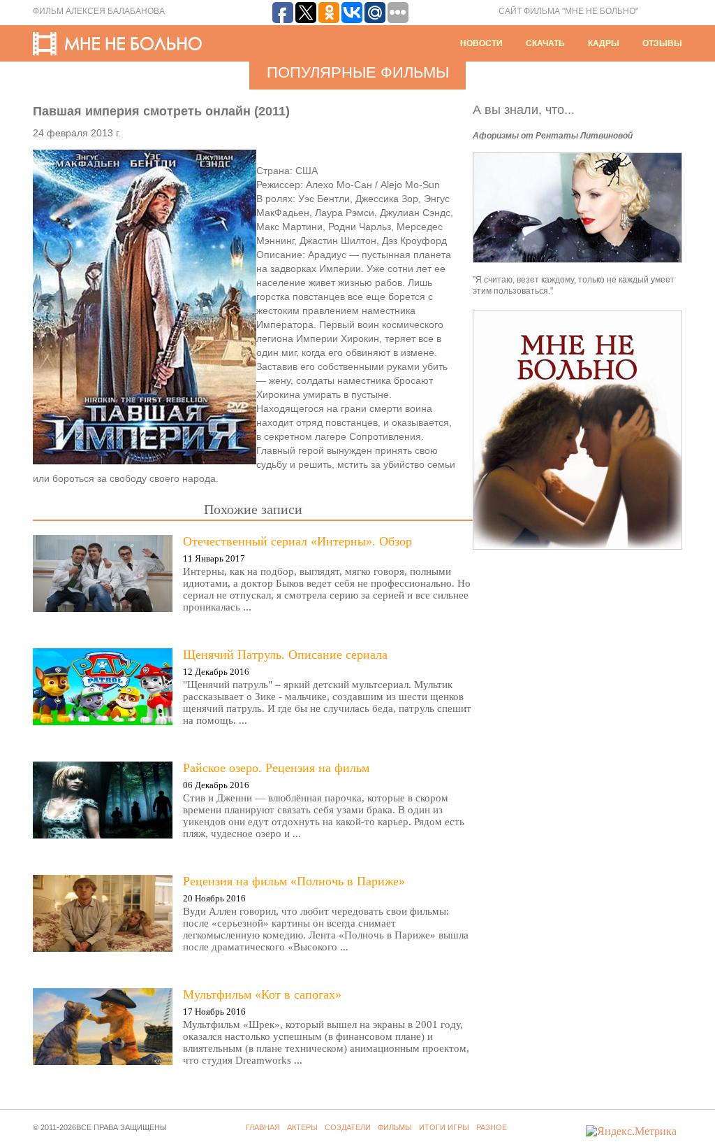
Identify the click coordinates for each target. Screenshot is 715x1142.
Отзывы (662, 43)
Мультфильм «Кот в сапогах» (262, 994)
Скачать (545, 43)
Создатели (348, 1127)
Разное (491, 1127)
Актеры (302, 1127)
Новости (481, 43)
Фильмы (395, 1127)
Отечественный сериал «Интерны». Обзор (297, 541)
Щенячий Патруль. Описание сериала (285, 655)
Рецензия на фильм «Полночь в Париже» (294, 881)
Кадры (603, 43)
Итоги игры (444, 1127)
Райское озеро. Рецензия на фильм (276, 768)
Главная (263, 1127)
